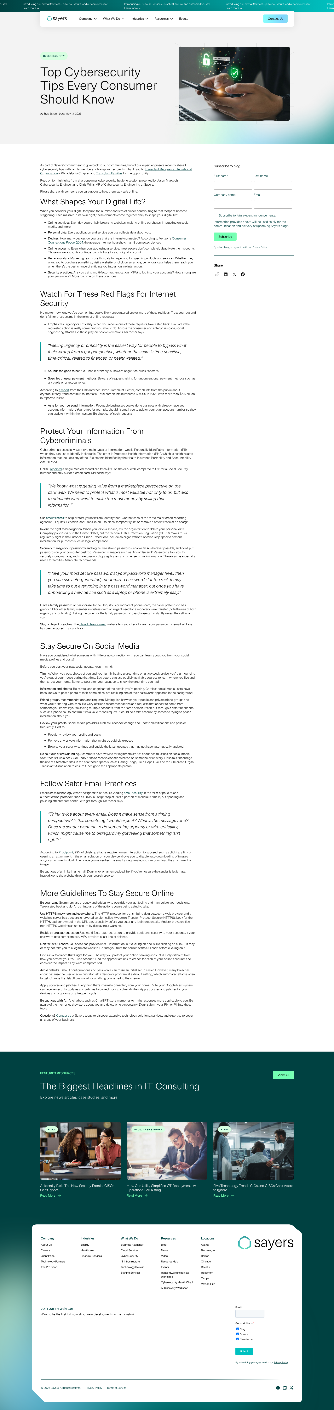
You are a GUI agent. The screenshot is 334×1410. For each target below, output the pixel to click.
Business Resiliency (132, 1244)
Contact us (63, 1015)
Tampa (205, 1278)
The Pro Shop (49, 1267)
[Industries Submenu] (146, 18)
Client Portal (48, 1255)
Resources (161, 18)
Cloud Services (129, 1250)
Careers (45, 1250)
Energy (85, 1244)
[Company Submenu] (94, 18)
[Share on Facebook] (242, 274)
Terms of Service (116, 1387)
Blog (163, 1244)
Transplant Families (109, 173)
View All (283, 1075)
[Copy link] (217, 274)
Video (164, 1255)
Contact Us (275, 18)
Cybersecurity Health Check (177, 1282)
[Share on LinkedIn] (225, 274)
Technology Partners (53, 1261)
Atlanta (205, 1244)
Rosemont (207, 1272)
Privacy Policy (259, 247)
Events (183, 18)
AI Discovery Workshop (174, 1287)
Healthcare (87, 1250)
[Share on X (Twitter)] (234, 274)
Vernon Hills (208, 1283)
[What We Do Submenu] (122, 18)
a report (64, 390)
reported (56, 469)
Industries (137, 18)
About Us (46, 1244)
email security (133, 793)
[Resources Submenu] (171, 18)
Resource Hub (169, 1261)
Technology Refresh (132, 1267)
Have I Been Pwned (92, 624)
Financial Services (91, 1255)
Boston (205, 1255)
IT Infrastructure (130, 1261)
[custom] (278, 1388)
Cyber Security (129, 1255)
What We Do (111, 18)
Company (85, 18)
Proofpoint (66, 852)
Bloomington (208, 1250)
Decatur (205, 1267)
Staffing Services (130, 1272)
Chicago (206, 1261)
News (164, 1250)
